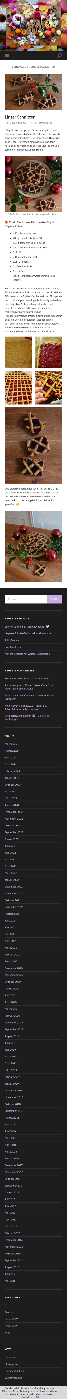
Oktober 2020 (13, 981)
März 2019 (11, 1070)
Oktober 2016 (13, 1253)
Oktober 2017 (13, 1178)
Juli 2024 (10, 757)
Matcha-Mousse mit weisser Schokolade (27, 653)
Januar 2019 (12, 1083)
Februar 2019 (12, 1076)
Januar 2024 (12, 777)
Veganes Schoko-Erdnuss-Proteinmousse (28, 633)
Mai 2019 (10, 1056)
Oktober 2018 (13, 1104)
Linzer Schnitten (20, 116)
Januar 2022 (12, 879)
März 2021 (11, 947)
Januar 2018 (12, 1158)
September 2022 (14, 832)
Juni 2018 (10, 1131)
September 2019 (14, 1029)
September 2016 (14, 1260)
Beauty (9, 1312)
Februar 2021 (12, 954)
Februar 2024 (12, 770)
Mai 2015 (10, 1280)
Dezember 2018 (14, 1090)
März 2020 (11, 1008)
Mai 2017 (10, 1212)
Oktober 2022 (13, 825)
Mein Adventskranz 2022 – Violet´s (24, 705)
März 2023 (11, 798)
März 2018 (11, 1151)
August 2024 (12, 750)
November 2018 (14, 1097)
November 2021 (14, 893)
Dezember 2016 (14, 1239)
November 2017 (14, 1171)
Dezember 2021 (14, 886)
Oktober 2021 (13, 900)
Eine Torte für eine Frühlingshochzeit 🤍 (27, 626)
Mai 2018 (10, 1137)
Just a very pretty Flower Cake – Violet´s (27, 685)
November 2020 (14, 974)
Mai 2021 (10, 934)
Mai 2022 (10, 859)
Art (6, 1305)
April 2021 (11, 940)
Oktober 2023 (13, 784)
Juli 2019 (10, 1042)
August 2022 (12, 838)
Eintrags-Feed (12, 1364)
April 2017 (11, 1219)
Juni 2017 (10, 1205)
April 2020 (11, 1002)
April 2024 (11, 764)
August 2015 (12, 1267)
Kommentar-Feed (15, 1370)
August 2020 (12, 988)
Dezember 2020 (14, 968)
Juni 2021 (10, 927)
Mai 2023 (10, 791)
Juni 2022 (10, 852)
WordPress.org (13, 1377)
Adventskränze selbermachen (21, 708)
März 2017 (11, 1226)
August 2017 (12, 1192)
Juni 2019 (10, 1049)
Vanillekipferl (12, 719)
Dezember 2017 (14, 1165)
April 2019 (11, 1063)
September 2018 (14, 1110)
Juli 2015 (10, 1273)
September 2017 (14, 1185)
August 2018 (12, 1117)
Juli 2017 (10, 1199)
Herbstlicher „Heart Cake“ (19, 688)
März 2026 (11, 743)
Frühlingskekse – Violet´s (19, 678)
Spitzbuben (42, 678)
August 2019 (12, 1036)
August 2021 (12, 913)
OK (38, 1396)
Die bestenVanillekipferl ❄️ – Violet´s (26, 715)
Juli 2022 (10, 845)
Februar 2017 (12, 1233)
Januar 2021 (12, 961)
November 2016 (14, 1246)
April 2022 (11, 866)
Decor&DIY (11, 1318)
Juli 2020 (10, 995)
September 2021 (14, 906)
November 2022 (14, 818)
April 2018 (11, 1144)
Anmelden (10, 1357)
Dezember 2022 (14, 811)
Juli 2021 (10, 920)
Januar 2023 (12, 804)
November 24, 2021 (16, 123)
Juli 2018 (10, 1124)
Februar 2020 (12, 1015)
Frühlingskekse (13, 646)
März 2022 (11, 872)
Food (7, 1332)
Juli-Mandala (12, 640)
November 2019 (14, 1022)
